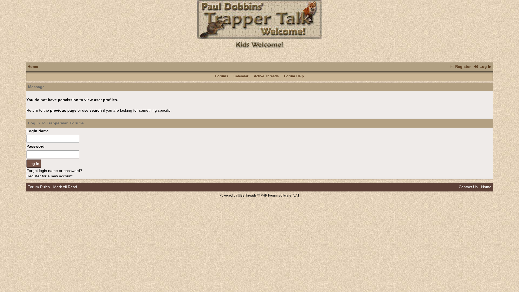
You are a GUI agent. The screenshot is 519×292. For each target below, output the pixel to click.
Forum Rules (39, 187)
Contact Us (468, 187)
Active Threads (266, 76)
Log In (484, 66)
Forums (221, 76)
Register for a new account (49, 176)
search (95, 110)
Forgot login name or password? (54, 170)
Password (35, 146)
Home (33, 66)
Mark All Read (65, 187)
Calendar (241, 76)
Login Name (37, 131)
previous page (63, 110)
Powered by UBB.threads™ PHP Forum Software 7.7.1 (259, 195)
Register (462, 66)
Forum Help (294, 76)
